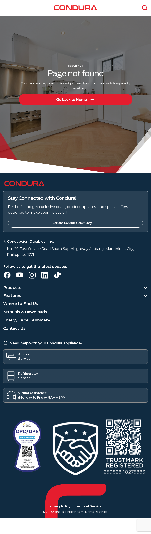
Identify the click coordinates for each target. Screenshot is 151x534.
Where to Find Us (20, 303)
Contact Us (14, 328)
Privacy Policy (59, 506)
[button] (6, 8)
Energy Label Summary (26, 320)
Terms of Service (88, 506)
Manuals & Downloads (25, 312)
